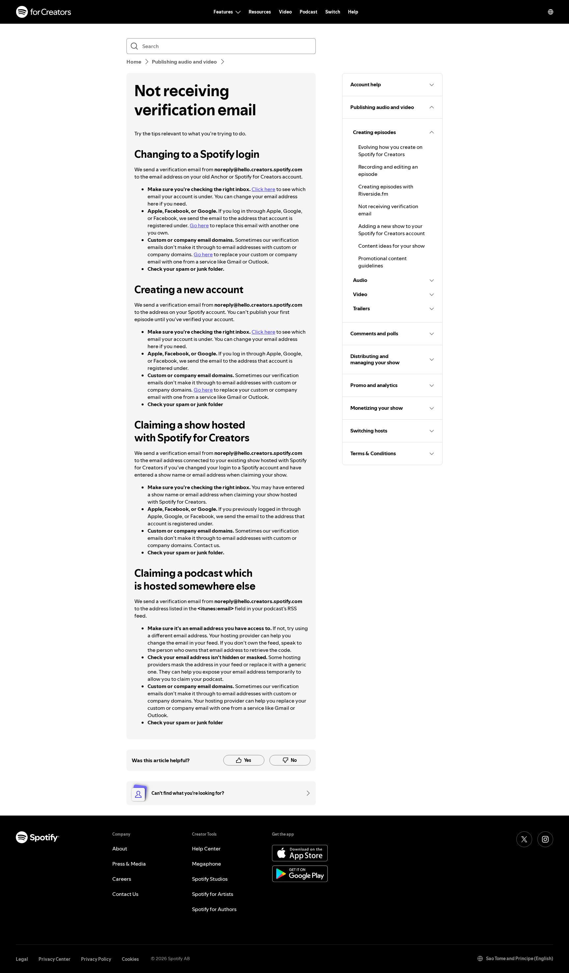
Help (353, 12)
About (119, 848)
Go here (199, 225)
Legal (22, 959)
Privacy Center (54, 959)
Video (285, 12)
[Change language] (550, 12)
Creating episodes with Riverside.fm (385, 190)
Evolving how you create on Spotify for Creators (390, 150)
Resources (260, 12)
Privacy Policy (96, 959)
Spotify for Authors (214, 909)
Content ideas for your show (391, 245)
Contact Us (125, 894)
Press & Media (129, 863)
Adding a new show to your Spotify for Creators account (391, 229)
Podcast (308, 12)
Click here (263, 189)
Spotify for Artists (212, 894)
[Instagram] (545, 839)
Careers (121, 878)
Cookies (130, 959)
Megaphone (206, 863)
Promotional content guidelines (382, 262)
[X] (524, 839)
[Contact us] (306, 793)
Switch (332, 12)
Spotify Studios (210, 878)
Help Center (206, 848)
